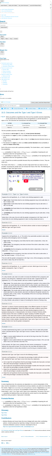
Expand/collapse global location (50, 108)
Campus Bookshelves (18, 108)
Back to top (3, 436)
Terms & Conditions (45, 452)
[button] (5, 82)
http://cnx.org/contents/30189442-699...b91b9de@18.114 (18, 426)
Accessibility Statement (6, 454)
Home (7, 108)
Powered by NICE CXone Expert (20, 448)
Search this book (3, 23)
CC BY (33, 430)
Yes (4, 443)
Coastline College (32, 108)
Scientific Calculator (7, 72)
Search (3, 106)
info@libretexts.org (31, 454)
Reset (2, 36)
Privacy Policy (37, 452)
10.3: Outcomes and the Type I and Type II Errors (12, 430)
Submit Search (4, 27)
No (8, 443)
